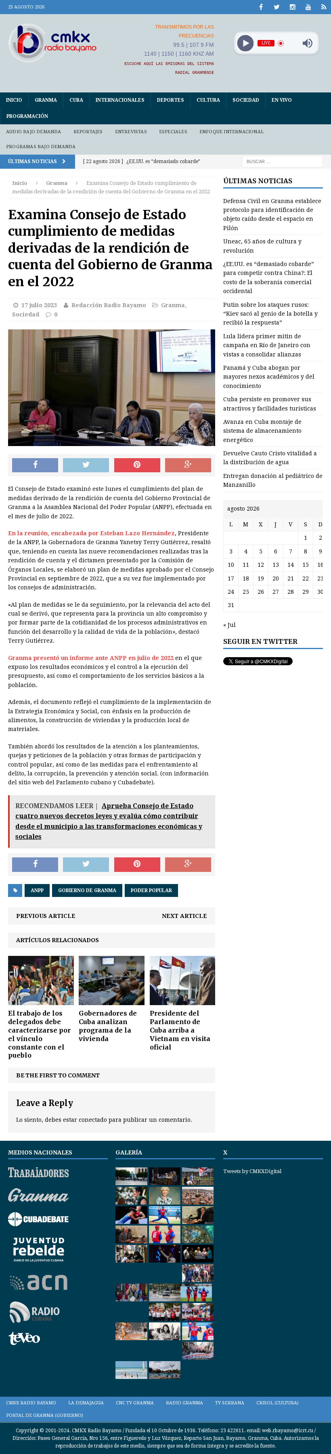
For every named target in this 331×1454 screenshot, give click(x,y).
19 (261, 578)
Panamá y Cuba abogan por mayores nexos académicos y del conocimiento (268, 377)
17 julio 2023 (39, 305)
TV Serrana (229, 1403)
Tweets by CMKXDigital (252, 1171)
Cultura (208, 100)
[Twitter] (277, 7)
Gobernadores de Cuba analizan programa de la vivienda (108, 1025)
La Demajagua (86, 1403)
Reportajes (88, 131)
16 (320, 564)
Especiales (173, 131)
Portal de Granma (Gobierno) (44, 1415)
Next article (184, 916)
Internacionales (120, 100)
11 (246, 564)
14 (290, 564)
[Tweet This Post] (86, 465)
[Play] (245, 43)
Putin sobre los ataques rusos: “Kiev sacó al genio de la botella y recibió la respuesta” (270, 314)
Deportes (170, 100)
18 (246, 578)
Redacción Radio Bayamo (108, 305)
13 (275, 564)
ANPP (37, 890)
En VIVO (282, 100)
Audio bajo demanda (33, 131)
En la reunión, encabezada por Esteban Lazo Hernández (91, 533)
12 (261, 564)
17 (231, 578)
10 (231, 564)
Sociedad (246, 100)
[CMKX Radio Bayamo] (52, 42)
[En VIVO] (324, 7)
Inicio (14, 100)
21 (290, 578)
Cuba (76, 100)
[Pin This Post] (137, 465)
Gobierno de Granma (87, 890)
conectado (93, 1120)
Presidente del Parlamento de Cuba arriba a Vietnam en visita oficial (180, 1030)
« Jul (229, 625)
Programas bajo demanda (40, 146)
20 (275, 578)
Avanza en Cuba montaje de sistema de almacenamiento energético (262, 431)
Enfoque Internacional (231, 131)
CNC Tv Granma (135, 1403)
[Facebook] (261, 7)
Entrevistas (131, 131)
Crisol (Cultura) (277, 1403)
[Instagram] (292, 7)
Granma (46, 100)
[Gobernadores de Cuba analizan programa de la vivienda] (112, 1000)
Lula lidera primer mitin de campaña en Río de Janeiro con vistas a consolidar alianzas (266, 345)
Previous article (45, 916)
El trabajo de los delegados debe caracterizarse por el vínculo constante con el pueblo (39, 1034)
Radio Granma (184, 1403)
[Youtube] (308, 7)
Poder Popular (151, 890)
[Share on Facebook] (35, 465)
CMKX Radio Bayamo (31, 1403)
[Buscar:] (282, 161)
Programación (27, 116)
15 (305, 564)
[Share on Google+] (188, 465)
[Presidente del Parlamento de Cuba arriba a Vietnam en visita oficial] (183, 1000)
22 (305, 578)
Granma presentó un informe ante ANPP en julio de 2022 (91, 658)
